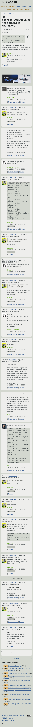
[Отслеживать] (27, 35)
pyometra (10, 54)
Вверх (29, 715)
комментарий (13, 107)
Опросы (15, 9)
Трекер (21, 9)
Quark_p (10, 97)
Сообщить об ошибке (7, 718)
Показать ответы (13, 102)
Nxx (8, 466)
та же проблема (14, 603)
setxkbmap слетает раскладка (17, 673)
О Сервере (4, 715)
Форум (9, 9)
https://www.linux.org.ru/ (8, 720)
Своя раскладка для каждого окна (19, 694)
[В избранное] (27, 30)
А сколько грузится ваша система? (19, 704)
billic (8, 414)
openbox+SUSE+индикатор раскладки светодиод (16, 22)
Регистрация (21, 6)
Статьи (3, 9)
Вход (29, 6)
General (11, 13)
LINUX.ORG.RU (9, 2)
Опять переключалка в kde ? (17, 685)
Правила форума (13, 715)
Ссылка (4, 65)
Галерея (11, 6)
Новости (4, 6)
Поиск (27, 9)
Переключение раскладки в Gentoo (19, 680)
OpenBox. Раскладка (14, 666)
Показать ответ (13, 155)
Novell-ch (10, 167)
